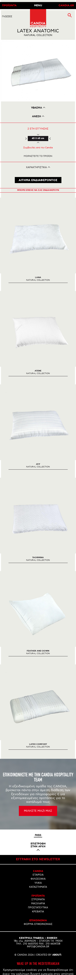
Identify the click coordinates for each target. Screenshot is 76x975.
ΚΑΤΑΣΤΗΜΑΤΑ (38, 887)
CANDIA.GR (66, 5)
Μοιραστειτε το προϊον (38, 156)
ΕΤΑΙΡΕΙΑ (38, 875)
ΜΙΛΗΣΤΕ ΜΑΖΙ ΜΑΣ (38, 811)
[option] (38, 70)
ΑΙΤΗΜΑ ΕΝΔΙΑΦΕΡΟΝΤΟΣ (38, 180)
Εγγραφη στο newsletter (38, 859)
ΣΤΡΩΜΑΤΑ (38, 899)
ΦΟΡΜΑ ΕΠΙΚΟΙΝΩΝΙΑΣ (38, 924)
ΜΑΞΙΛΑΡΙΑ (38, 903)
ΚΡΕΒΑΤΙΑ (38, 911)
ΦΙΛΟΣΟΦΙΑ (38, 879)
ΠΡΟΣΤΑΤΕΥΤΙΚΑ (38, 907)
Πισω (38, 835)
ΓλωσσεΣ (7, 16)
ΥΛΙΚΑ (38, 883)
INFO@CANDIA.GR (38, 946)
